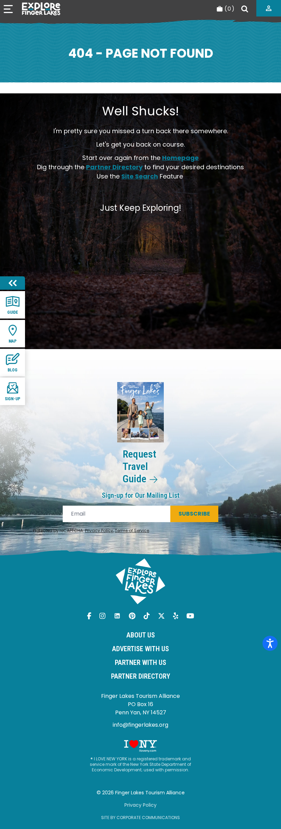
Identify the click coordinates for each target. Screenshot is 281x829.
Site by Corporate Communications (140, 817)
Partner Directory (114, 167)
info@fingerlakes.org (140, 725)
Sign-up (12, 398)
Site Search (139, 176)
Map (12, 341)
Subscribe (194, 514)
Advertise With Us (140, 649)
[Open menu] (8, 9)
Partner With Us (140, 662)
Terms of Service (132, 530)
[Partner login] (268, 8)
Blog (12, 370)
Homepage (180, 157)
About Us (140, 635)
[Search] (244, 8)
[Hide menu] (12, 283)
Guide (12, 312)
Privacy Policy (99, 530)
